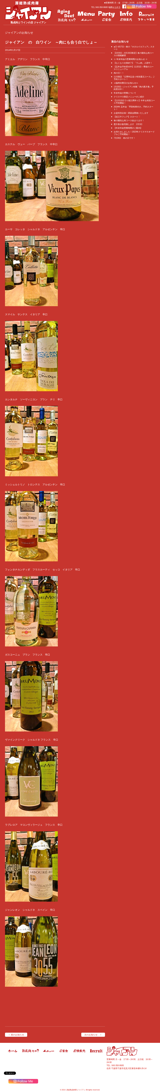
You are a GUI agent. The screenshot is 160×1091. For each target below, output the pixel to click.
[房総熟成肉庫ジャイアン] (13, 1055)
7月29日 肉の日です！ (124, 138)
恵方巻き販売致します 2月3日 (128, 124)
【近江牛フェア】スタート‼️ (127, 117)
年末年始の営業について (125, 93)
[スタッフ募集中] (147, 15)
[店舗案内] (127, 15)
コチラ (117, 7)
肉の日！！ (119, 73)
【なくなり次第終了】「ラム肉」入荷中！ (133, 63)
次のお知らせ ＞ (93, 1034)
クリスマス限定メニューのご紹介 (129, 97)
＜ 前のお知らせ (16, 1034)
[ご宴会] (107, 15)
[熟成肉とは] (67, 15)
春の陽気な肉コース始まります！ (129, 120)
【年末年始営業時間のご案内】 (128, 128)
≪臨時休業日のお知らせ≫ (126, 83)
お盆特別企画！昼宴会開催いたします (131, 113)
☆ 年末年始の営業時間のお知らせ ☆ (131, 59)
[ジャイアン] (28, 10)
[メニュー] (87, 15)
